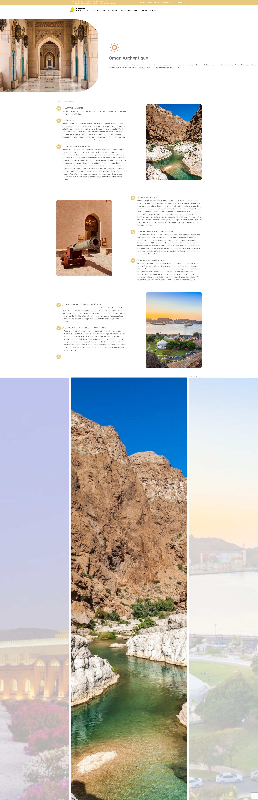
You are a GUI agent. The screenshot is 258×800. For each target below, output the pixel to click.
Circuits (122, 10)
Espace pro (166, 2)
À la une (153, 10)
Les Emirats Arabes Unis (100, 10)
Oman (114, 10)
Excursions (132, 10)
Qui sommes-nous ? (179, 2)
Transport (143, 10)
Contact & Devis (153, 2)
